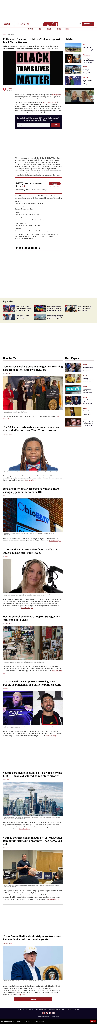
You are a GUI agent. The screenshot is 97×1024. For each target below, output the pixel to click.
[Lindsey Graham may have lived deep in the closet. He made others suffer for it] (73, 411)
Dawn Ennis (6, 556)
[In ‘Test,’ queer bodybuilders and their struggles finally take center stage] (73, 58)
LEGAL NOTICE (76, 1009)
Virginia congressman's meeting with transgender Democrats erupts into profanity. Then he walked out (32, 841)
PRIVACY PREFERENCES (60, 1009)
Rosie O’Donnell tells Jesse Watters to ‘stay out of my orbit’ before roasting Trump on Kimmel (88, 404)
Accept (93, 1021)
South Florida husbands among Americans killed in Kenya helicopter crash (88, 50)
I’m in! (55, 125)
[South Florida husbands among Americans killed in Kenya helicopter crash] (73, 47)
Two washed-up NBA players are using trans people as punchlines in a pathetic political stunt (32, 683)
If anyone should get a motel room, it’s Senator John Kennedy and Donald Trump (88, 425)
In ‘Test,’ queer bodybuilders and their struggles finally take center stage (88, 62)
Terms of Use (40, 1021)
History (59, 29)
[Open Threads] (24, 24)
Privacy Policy (30, 1021)
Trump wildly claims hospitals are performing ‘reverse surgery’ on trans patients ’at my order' (24, 310)
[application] (79, 96)
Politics (30, 29)
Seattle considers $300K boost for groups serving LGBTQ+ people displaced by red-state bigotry (32, 774)
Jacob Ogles (6, 495)
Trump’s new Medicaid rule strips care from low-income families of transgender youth (32, 937)
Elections (85, 77)
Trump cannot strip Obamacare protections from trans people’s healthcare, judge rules (88, 393)
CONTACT (20, 1009)
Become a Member (54, 183)
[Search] (80, 24)
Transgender (11, 34)
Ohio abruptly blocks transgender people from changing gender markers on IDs (31, 490)
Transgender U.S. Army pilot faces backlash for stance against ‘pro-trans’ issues (31, 551)
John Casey (6, 688)
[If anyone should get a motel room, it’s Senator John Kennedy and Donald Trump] (73, 422)
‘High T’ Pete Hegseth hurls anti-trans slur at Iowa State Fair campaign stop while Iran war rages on (86, 310)
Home (4, 34)
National (85, 66)
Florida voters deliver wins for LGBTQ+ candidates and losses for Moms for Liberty (88, 84)
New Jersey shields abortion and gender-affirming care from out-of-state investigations (33, 368)
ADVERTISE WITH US (43, 1009)
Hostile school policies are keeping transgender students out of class (31, 618)
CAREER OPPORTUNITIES (33, 1009)
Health (49, 29)
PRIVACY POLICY (51, 1009)
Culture (85, 397)
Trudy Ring (10, 88)
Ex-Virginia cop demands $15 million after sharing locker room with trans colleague (55, 318)
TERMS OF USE (70, 1009)
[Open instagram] (28, 24)
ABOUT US (25, 1009)
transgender (56, 95)
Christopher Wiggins (8, 373)
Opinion (67, 29)
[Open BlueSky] (21, 24)
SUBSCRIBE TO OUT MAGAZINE (7, 24)
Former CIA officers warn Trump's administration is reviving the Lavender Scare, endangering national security (23, 319)
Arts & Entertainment (86, 55)
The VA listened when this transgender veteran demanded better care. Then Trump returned (31, 428)
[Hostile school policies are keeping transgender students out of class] (33, 643)
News (40, 29)
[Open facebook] (18, 24)
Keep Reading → (30, 480)
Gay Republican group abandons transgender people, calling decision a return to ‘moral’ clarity (54, 310)
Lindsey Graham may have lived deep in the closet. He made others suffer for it (88, 415)
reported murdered (49, 102)
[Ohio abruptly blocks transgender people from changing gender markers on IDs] (33, 515)
